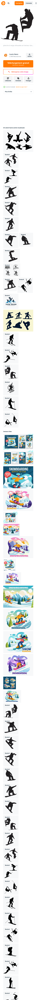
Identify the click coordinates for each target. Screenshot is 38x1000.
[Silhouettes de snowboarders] (18, 321)
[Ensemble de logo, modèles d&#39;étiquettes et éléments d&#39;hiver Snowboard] (11, 270)
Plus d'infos (8, 91)
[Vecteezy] (3, 3)
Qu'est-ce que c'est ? (21, 87)
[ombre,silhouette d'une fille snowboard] (11, 256)
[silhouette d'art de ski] (10, 176)
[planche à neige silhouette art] (11, 160)
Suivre (30, 56)
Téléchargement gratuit (18, 64)
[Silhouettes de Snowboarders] (18, 141)
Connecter (29, 3)
